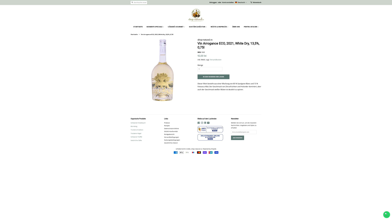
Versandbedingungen (171, 137)
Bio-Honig (134, 126)
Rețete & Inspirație (219, 27)
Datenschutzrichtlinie (171, 128)
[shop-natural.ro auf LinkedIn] (205, 123)
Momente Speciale (155, 27)
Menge (200, 65)
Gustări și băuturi (197, 27)
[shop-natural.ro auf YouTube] (208, 123)
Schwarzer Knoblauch (138, 123)
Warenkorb (257, 2)
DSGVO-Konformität (171, 131)
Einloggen (213, 2)
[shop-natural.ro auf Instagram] (202, 123)
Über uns (236, 27)
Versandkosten (215, 60)
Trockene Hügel (136, 133)
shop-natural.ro (196, 149)
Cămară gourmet (176, 27)
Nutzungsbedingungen (172, 140)
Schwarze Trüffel (136, 137)
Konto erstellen (228, 2)
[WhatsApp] (386, 214)
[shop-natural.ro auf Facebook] (199, 123)
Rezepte (167, 126)
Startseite (138, 27)
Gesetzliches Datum (171, 143)
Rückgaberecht (169, 134)
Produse (167, 123)
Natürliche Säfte (136, 140)
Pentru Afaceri (251, 27)
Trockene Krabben (137, 130)
